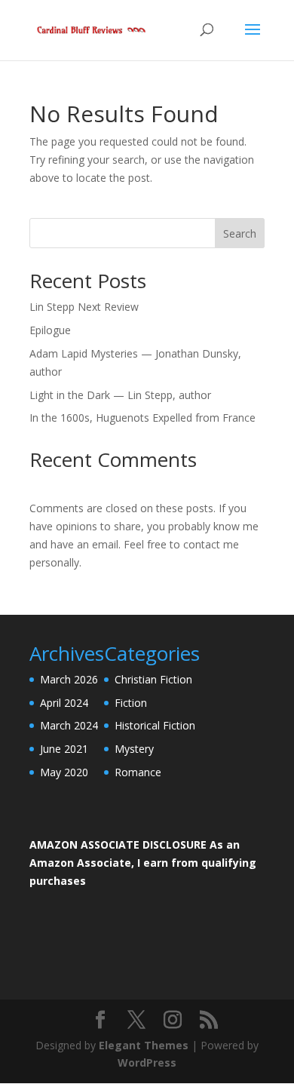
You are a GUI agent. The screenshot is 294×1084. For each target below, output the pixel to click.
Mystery (134, 749)
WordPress (147, 1062)
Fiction (131, 703)
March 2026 (69, 679)
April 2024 (64, 703)
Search (239, 233)
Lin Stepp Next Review (84, 306)
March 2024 (69, 725)
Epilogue (50, 330)
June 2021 (64, 749)
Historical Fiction (155, 725)
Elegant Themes (143, 1045)
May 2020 (64, 772)
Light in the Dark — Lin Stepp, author (120, 395)
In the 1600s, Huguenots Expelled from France (142, 417)
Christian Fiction (153, 679)
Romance (138, 772)
